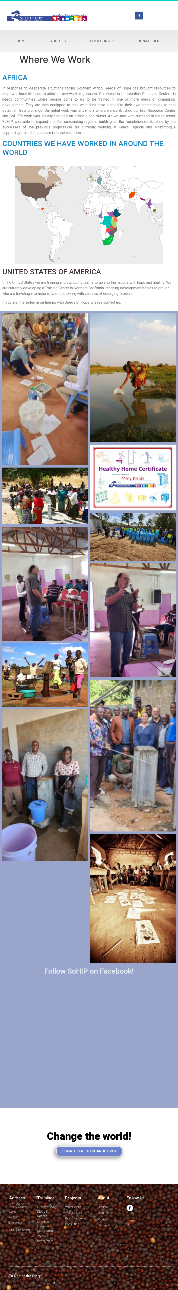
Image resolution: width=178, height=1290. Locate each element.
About (56, 41)
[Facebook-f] (139, 15)
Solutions (100, 41)
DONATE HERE (150, 41)
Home (21, 41)
